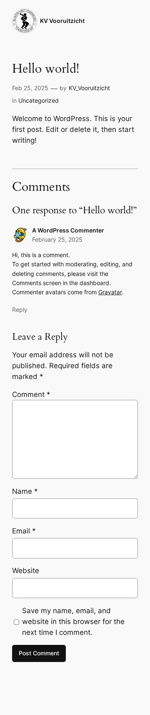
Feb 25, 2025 (30, 87)
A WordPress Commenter (68, 230)
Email (24, 531)
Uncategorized (38, 100)
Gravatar (110, 292)
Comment (31, 394)
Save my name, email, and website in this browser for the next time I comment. (73, 621)
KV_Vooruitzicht (89, 87)
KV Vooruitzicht (62, 20)
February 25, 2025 (57, 239)
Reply (20, 309)
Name (25, 491)
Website (25, 570)
